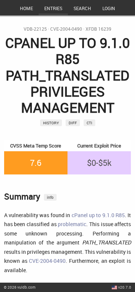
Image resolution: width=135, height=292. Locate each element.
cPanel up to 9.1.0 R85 (98, 215)
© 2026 (20, 287)
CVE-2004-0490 (66, 29)
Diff (73, 122)
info (50, 197)
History (51, 122)
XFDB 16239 (98, 29)
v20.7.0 (124, 287)
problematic (72, 224)
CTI (89, 122)
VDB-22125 (35, 29)
